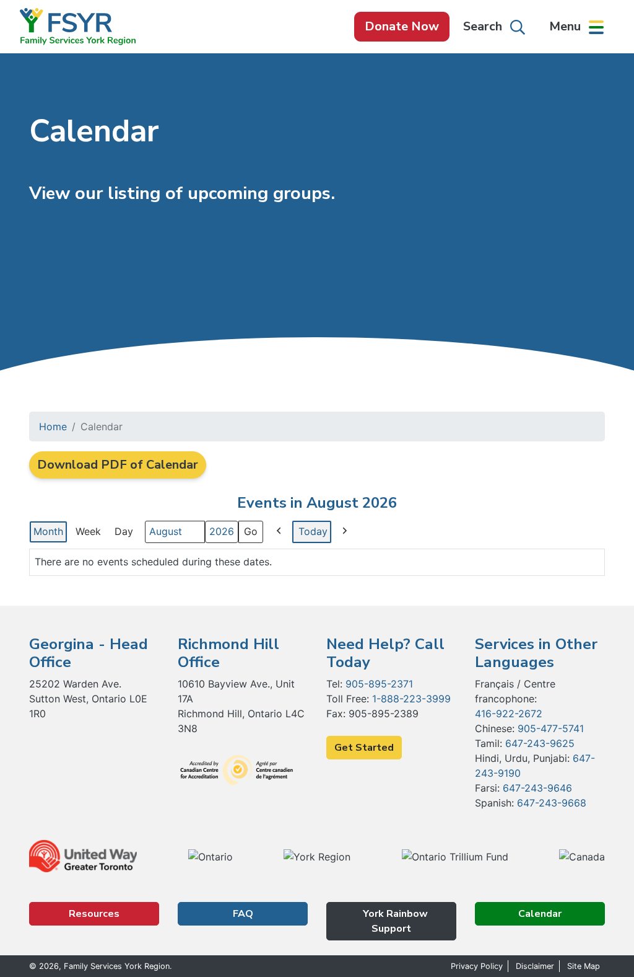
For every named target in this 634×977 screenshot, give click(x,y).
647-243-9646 (537, 788)
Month (48, 531)
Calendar (540, 914)
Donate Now (402, 26)
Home (53, 426)
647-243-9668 (551, 803)
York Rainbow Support (394, 921)
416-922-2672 (508, 713)
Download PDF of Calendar (117, 464)
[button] (576, 27)
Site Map (583, 966)
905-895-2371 (379, 684)
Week (88, 531)
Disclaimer (535, 966)
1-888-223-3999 (411, 698)
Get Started (364, 747)
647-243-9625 (540, 743)
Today (313, 531)
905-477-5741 (551, 728)
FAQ (243, 914)
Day (124, 531)
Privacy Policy (477, 966)
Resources (94, 914)
